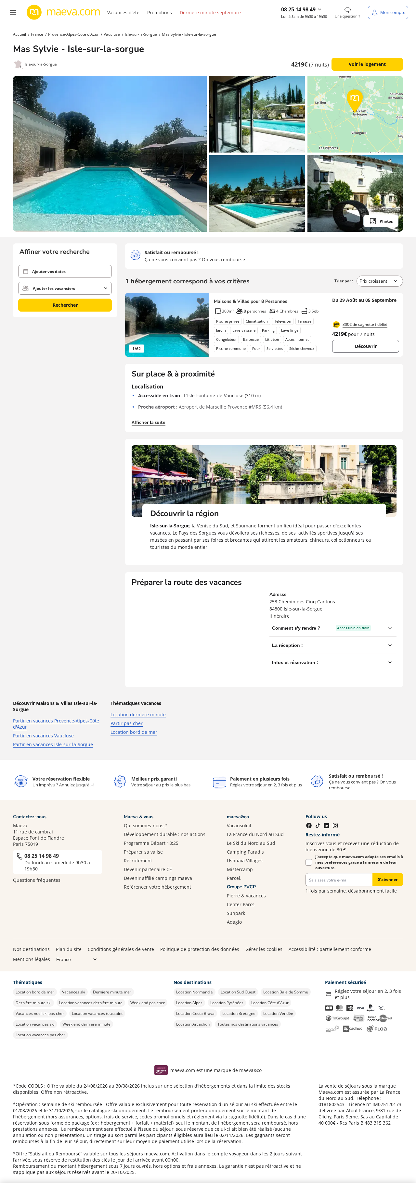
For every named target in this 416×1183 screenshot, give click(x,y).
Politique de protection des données (199, 949)
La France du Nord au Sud (255, 834)
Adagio (234, 922)
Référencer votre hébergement (157, 887)
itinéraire (279, 616)
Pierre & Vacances (246, 896)
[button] (13, 12)
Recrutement (138, 860)
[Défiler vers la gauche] (133, 325)
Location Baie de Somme (285, 992)
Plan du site (69, 949)
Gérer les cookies (263, 949)
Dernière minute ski (33, 1002)
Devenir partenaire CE (148, 869)
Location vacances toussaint (97, 1013)
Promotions (159, 12)
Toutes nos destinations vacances (247, 1024)
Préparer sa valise (143, 852)
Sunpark (236, 913)
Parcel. (234, 878)
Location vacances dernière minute (91, 1002)
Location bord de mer (133, 732)
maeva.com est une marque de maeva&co (216, 1070)
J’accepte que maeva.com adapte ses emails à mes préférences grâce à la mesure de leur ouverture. (359, 862)
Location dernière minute (138, 714)
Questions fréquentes (36, 880)
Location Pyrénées (226, 1002)
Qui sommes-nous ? (145, 825)
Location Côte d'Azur (270, 1002)
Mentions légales (31, 959)
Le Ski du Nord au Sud (251, 843)
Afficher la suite (148, 422)
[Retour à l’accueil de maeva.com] (63, 12)
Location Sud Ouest (238, 992)
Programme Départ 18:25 (151, 843)
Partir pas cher (126, 723)
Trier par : (344, 281)
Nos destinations (31, 949)
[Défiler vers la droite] (200, 325)
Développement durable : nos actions (164, 834)
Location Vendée (278, 1013)
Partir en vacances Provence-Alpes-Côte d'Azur (56, 724)
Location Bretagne (238, 1013)
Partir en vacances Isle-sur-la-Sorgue (53, 744)
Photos (386, 221)
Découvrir (366, 346)
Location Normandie (194, 992)
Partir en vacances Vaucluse (43, 736)
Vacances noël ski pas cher (40, 1013)
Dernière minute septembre (210, 12)
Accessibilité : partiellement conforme (330, 949)
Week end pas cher (147, 1002)
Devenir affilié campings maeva (158, 878)
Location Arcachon (193, 1024)
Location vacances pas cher (40, 1035)
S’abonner (387, 879)
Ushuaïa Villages (245, 860)
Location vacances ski (35, 1024)
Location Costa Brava (195, 1013)
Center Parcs (240, 904)
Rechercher (65, 305)
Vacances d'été (123, 12)
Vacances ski (73, 992)
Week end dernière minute (86, 1024)
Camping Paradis (245, 852)
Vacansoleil (239, 825)
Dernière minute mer (112, 992)
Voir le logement (367, 64)
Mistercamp (240, 869)
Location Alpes (189, 1002)
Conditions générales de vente (121, 949)
